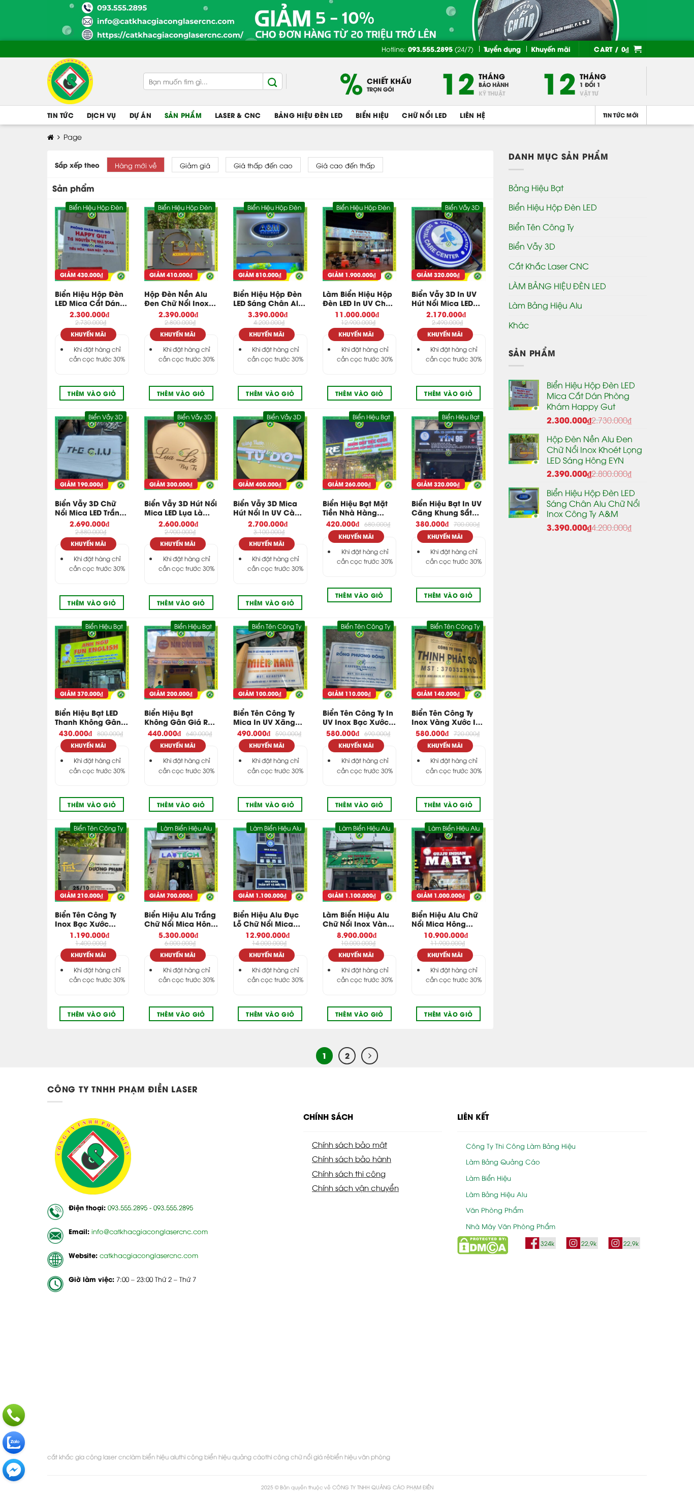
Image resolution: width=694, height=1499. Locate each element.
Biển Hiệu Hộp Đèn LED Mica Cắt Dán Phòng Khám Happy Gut (89, 298)
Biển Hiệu (372, 114)
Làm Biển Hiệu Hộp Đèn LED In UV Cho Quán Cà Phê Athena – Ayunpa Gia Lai (357, 298)
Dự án (140, 114)
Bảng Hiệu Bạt (536, 187)
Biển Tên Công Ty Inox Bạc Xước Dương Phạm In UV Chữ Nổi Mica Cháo (91, 919)
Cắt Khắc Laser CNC (549, 265)
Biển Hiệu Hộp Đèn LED (553, 206)
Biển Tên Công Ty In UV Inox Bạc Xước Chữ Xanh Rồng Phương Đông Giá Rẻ (358, 717)
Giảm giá (195, 165)
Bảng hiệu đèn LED (308, 114)
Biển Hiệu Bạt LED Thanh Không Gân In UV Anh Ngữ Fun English (89, 717)
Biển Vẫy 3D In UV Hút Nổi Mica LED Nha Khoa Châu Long (444, 298)
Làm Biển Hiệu (488, 1177)
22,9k (588, 1243)
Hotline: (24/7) (428, 48)
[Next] (369, 1055)
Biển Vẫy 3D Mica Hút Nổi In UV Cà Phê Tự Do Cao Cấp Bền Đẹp (269, 508)
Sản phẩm (183, 114)
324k (547, 1243)
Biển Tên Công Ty (541, 226)
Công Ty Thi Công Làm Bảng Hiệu (521, 1145)
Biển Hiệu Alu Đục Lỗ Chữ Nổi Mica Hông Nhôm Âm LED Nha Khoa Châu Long (269, 919)
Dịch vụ (101, 114)
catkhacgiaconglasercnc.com (149, 1255)
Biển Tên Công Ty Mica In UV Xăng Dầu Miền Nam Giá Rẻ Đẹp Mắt (268, 717)
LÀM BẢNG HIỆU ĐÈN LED (557, 285)
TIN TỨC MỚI (621, 115)
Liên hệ (472, 114)
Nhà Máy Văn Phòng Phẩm (510, 1226)
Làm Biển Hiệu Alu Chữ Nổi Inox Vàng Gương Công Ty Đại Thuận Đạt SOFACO (358, 919)
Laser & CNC (238, 114)
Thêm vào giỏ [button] (92, 393)
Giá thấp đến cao (263, 165)
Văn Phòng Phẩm (494, 1209)
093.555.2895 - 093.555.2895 (150, 1207)
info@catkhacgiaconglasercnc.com (149, 1231)
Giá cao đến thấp (345, 165)
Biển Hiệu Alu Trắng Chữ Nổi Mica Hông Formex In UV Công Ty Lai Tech (180, 919)
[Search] (272, 81)
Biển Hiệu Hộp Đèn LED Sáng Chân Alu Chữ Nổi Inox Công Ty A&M (268, 298)
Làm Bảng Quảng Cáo (503, 1161)
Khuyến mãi (88, 334)
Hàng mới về (135, 165)
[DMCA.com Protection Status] (482, 1243)
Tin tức (60, 114)
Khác (519, 324)
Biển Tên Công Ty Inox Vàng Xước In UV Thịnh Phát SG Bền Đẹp (446, 717)
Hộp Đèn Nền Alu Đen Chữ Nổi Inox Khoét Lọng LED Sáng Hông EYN (176, 298)
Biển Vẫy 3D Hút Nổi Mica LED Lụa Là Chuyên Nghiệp (180, 508)
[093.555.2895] (14, 1415)
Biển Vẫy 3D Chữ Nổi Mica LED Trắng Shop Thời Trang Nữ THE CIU (90, 508)
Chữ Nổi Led (424, 114)
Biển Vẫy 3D (532, 246)
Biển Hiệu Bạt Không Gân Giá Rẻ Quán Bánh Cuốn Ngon (178, 717)
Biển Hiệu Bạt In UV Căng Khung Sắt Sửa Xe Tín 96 (447, 508)
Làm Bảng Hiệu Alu (545, 305)
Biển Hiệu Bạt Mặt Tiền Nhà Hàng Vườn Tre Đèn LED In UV (358, 508)
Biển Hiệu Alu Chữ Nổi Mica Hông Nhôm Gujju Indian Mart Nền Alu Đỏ (446, 919)
